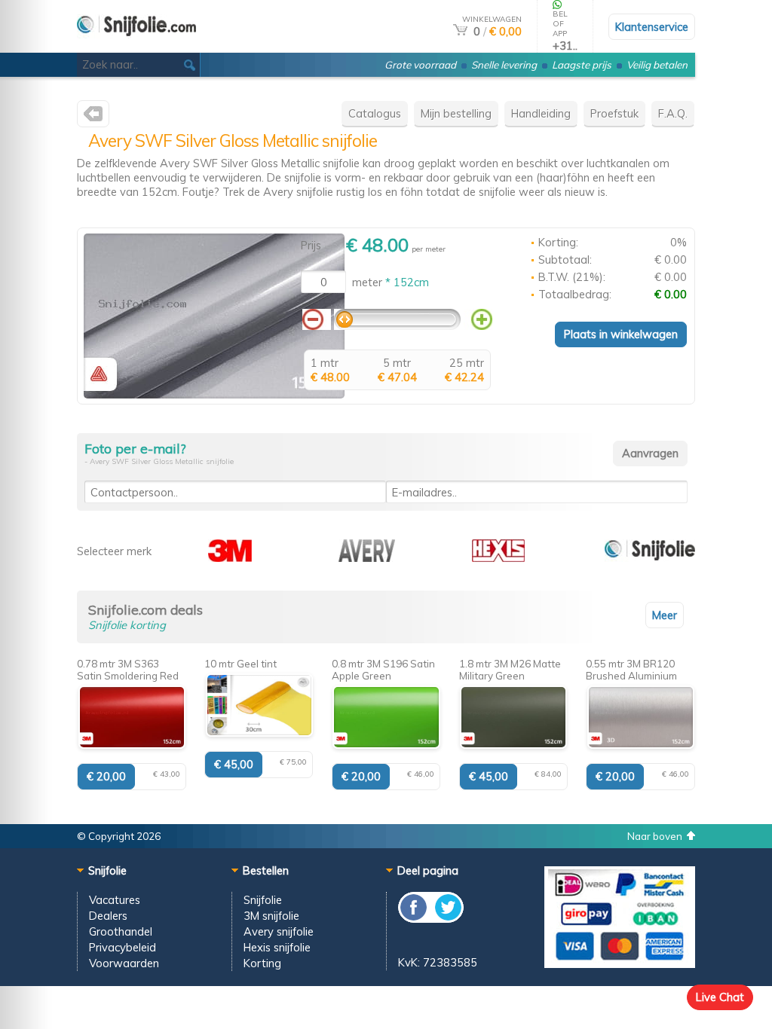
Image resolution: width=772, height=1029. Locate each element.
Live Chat (720, 997)
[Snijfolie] (650, 558)
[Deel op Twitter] (447, 918)
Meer (664, 615)
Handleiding (541, 113)
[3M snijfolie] (230, 558)
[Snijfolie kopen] (136, 46)
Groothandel (120, 931)
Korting (262, 963)
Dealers (108, 915)
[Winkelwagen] (460, 31)
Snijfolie (263, 900)
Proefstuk (614, 113)
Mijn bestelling (456, 113)
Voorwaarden (124, 963)
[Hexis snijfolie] (498, 558)
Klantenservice (651, 27)
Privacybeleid (122, 947)
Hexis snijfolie (277, 947)
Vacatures (114, 900)
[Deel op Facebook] (414, 918)
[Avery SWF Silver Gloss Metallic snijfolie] (214, 394)
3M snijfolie (271, 915)
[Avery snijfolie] (93, 117)
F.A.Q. (673, 113)
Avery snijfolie (279, 931)
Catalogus (374, 113)
